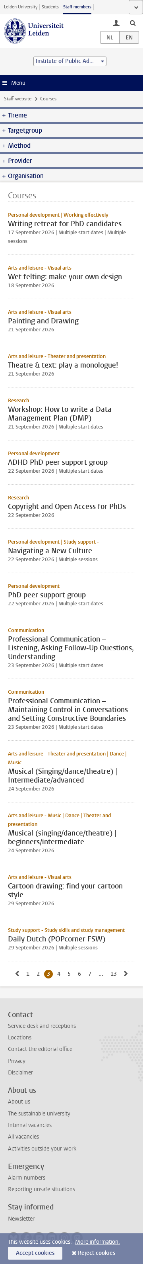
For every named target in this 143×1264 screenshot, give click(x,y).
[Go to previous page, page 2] (17, 973)
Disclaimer (20, 1072)
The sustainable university (39, 1113)
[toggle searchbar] (132, 22)
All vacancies (23, 1137)
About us (19, 1102)
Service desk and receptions (42, 1026)
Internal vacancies (30, 1125)
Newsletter (21, 1219)
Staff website (17, 99)
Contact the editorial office (40, 1049)
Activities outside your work (42, 1148)
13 (115, 974)
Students (50, 7)
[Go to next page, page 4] (126, 973)
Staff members (77, 7)
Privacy (16, 1061)
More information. (97, 1242)
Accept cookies (35, 1253)
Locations (19, 1037)
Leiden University (20, 7)
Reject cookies (96, 1253)
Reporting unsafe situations (41, 1189)
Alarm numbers (26, 1178)
